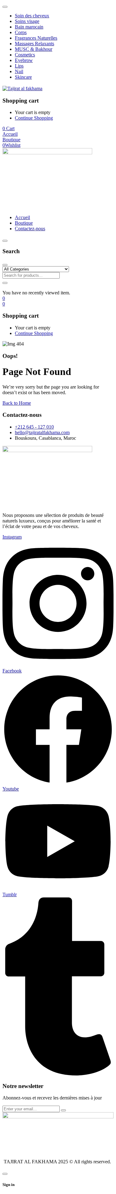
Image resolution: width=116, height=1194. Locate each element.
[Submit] (63, 1110)
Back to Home (16, 403)
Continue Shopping (34, 118)
